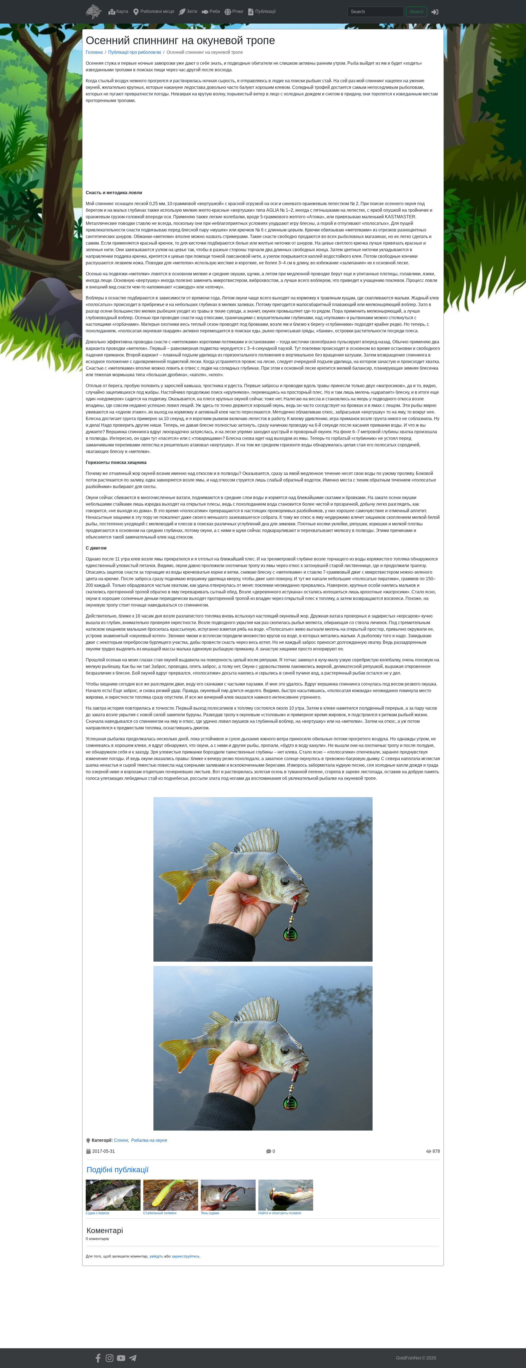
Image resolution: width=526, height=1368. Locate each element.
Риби (214, 11)
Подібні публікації (118, 1169)
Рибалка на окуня (149, 1140)
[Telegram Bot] (131, 1358)
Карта (121, 11)
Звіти (191, 11)
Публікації (265, 11)
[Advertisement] (263, 146)
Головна (94, 52)
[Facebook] (96, 1358)
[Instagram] (108, 1358)
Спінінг (121, 1140)
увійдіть (156, 1256)
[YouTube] (119, 1358)
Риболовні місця (156, 11)
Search (417, 11)
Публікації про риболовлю (134, 52)
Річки (237, 11)
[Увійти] (435, 11)
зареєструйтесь (185, 1256)
